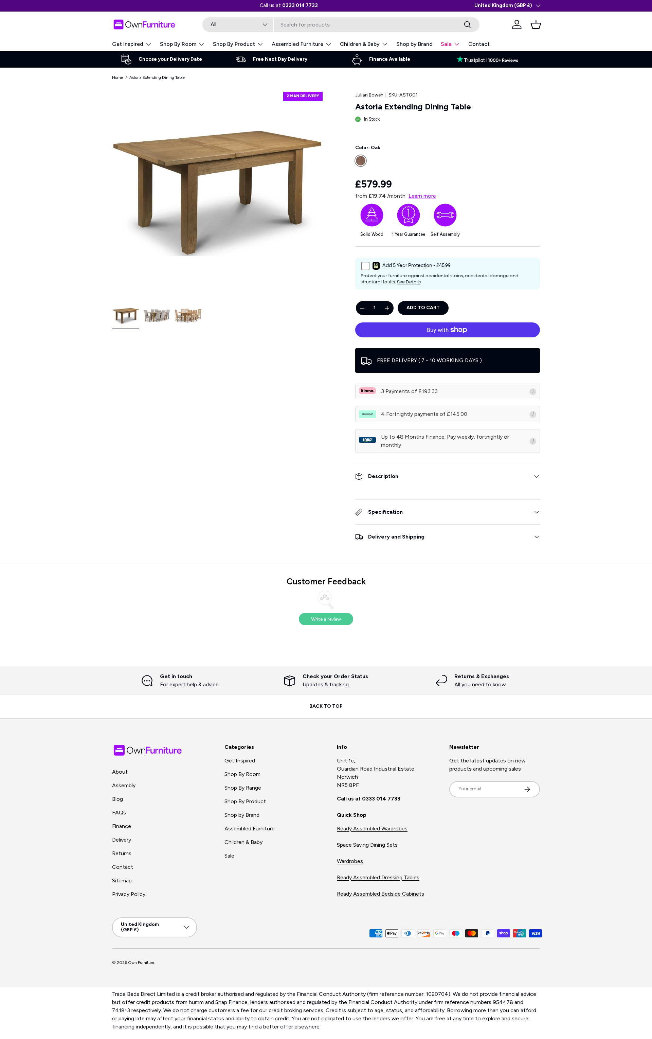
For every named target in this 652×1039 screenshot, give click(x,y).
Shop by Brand (414, 44)
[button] (535, 24)
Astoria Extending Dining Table (157, 77)
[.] (491, 59)
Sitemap (122, 880)
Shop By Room (178, 44)
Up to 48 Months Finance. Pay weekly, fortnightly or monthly (445, 441)
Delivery (121, 840)
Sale (446, 44)
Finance (121, 826)
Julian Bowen (369, 95)
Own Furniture (141, 962)
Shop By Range (242, 788)
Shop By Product (234, 44)
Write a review (326, 619)
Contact (479, 44)
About (120, 772)
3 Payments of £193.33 (409, 391)
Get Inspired (127, 44)
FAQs (119, 812)
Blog (117, 799)
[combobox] (341, 24)
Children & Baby (360, 44)
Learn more (422, 196)
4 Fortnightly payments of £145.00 (424, 414)
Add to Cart (423, 308)
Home (117, 77)
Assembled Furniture (297, 44)
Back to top (326, 706)
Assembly (123, 785)
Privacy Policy (128, 894)
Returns (121, 853)
